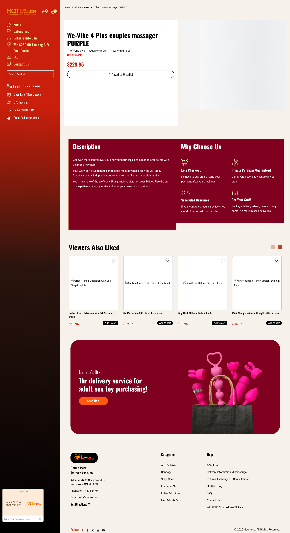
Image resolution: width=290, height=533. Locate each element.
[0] (44, 12)
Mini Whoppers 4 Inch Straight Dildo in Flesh (255, 313)
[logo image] (23, 11)
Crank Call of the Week (26, 117)
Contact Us (21, 64)
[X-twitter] (92, 530)
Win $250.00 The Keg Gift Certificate (31, 47)
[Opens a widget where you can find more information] (23, 505)
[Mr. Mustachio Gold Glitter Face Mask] (148, 283)
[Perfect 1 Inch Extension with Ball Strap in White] (93, 283)
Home (17, 24)
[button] (120, 74)
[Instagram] (98, 530)
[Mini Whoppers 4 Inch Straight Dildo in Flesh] (257, 283)
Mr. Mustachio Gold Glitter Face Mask (142, 313)
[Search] (50, 74)
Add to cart (110, 323)
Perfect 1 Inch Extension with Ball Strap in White (91, 315)
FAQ (15, 57)
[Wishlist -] (52, 11)
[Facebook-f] (87, 530)
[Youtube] (103, 530)
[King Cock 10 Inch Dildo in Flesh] (202, 283)
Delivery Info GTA (25, 37)
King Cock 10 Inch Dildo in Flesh (195, 313)
